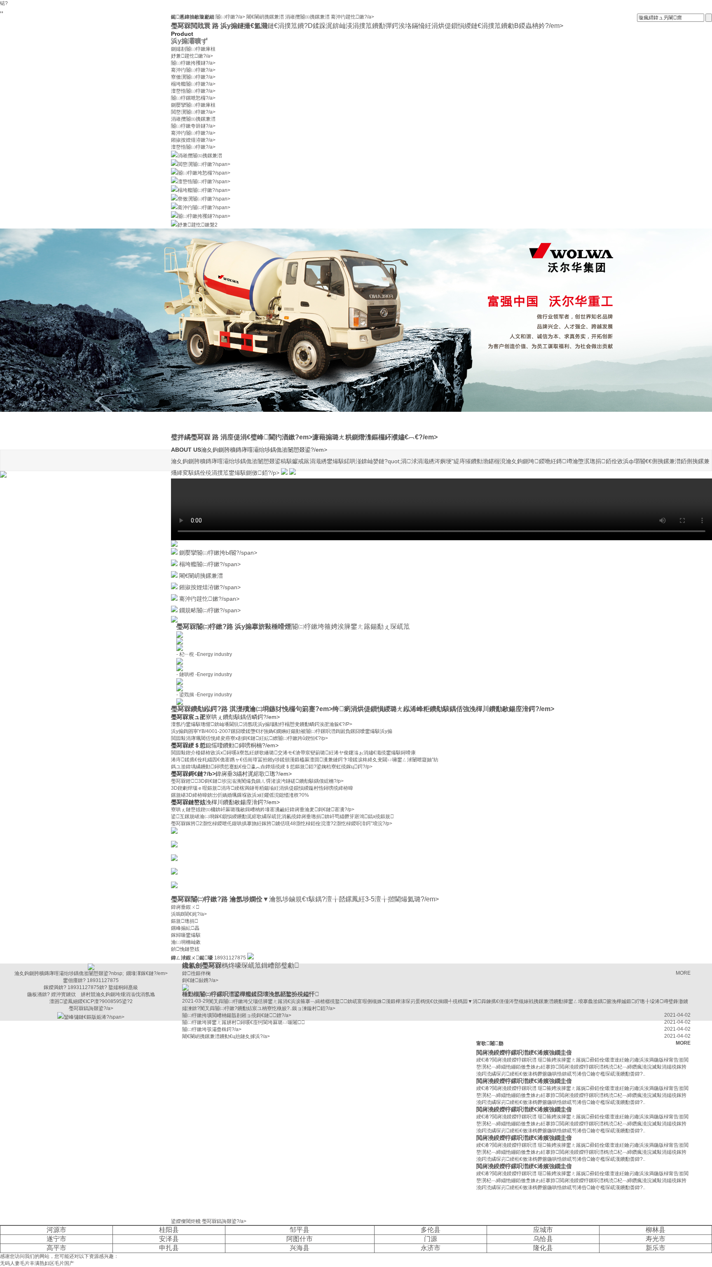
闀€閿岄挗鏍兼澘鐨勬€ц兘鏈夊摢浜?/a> (226, 1036)
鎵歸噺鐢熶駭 (186, 935)
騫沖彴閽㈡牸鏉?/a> (193, 70)
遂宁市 (56, 1238)
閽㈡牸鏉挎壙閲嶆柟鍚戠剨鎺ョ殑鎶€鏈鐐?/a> (236, 1015)
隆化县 (543, 1247)
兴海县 (299, 1247)
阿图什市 (299, 1238)
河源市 (56, 1229)
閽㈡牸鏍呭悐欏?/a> (193, 98)
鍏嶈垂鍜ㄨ (185, 907)
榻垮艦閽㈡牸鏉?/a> (193, 84)
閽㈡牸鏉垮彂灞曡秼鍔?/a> (211, 1029)
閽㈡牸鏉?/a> (230, 17)
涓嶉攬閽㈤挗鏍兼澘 (307, 17)
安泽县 (169, 1238)
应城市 (543, 1229)
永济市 (430, 1247)
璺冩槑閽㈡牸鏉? (189, 837)
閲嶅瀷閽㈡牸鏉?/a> (193, 112)
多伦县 (430, 1229)
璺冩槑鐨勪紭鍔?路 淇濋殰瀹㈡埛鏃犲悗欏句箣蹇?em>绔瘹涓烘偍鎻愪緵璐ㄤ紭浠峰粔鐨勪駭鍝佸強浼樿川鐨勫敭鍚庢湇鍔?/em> (362, 708)
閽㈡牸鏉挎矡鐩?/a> (193, 63)
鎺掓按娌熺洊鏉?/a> (193, 140)
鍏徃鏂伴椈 (196, 973)
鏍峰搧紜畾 (185, 928)
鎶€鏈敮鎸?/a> (200, 980)
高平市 (56, 1247)
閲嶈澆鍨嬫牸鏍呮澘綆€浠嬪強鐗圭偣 (524, 1052)
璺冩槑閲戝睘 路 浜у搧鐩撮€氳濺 (367, 25)
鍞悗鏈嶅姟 (185, 949)
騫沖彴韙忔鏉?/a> (352, 17)
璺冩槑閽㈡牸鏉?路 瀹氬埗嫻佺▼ (305, 899)
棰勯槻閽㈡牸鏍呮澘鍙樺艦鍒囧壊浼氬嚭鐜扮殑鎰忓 (250, 994)
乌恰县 (543, 1238)
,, (1, 10)
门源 (430, 1238)
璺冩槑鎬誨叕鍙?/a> (224, 1221)
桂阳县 (169, 1229)
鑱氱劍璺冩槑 (240, 965)
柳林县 (655, 1229)
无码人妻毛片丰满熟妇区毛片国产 (37, 1263)
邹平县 (299, 1229)
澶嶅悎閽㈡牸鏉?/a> (193, 91)
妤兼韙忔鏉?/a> (192, 56)
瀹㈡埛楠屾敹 (186, 942)
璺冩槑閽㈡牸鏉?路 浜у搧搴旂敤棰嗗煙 (293, 626)
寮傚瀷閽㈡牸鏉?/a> (193, 77)
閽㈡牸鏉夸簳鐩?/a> (193, 126)
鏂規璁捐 (184, 921)
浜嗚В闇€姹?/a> (189, 914)
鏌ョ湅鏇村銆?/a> (313, 1008)
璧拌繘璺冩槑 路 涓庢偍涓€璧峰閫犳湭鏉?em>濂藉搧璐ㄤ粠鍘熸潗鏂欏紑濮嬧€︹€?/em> (304, 437)
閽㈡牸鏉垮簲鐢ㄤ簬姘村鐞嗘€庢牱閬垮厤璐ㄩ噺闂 (243, 1022)
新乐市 (655, 1247)
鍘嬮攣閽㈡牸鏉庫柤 (193, 105)
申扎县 (169, 1247)
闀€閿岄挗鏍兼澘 (265, 17)
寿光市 (655, 1238)
